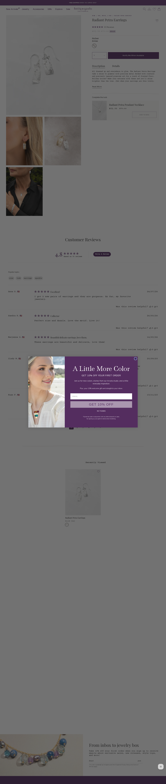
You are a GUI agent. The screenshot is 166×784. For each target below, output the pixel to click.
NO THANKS (101, 411)
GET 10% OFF (101, 404)
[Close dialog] (135, 358)
